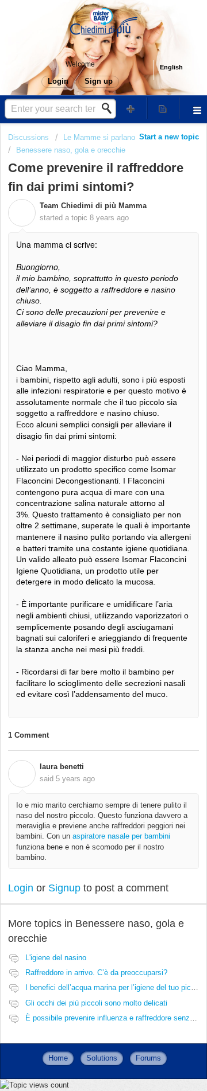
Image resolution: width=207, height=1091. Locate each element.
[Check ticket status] (163, 108)
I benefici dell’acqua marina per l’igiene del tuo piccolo (115, 987)
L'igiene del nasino (55, 957)
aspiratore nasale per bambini (121, 836)
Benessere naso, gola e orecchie (70, 150)
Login (20, 888)
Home (58, 1058)
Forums (148, 1058)
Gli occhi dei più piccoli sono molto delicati (96, 1003)
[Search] (109, 108)
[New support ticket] (131, 108)
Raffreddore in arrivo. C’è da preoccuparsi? (96, 972)
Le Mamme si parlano (99, 137)
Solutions (101, 1058)
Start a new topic (169, 137)
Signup (64, 888)
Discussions (28, 137)
